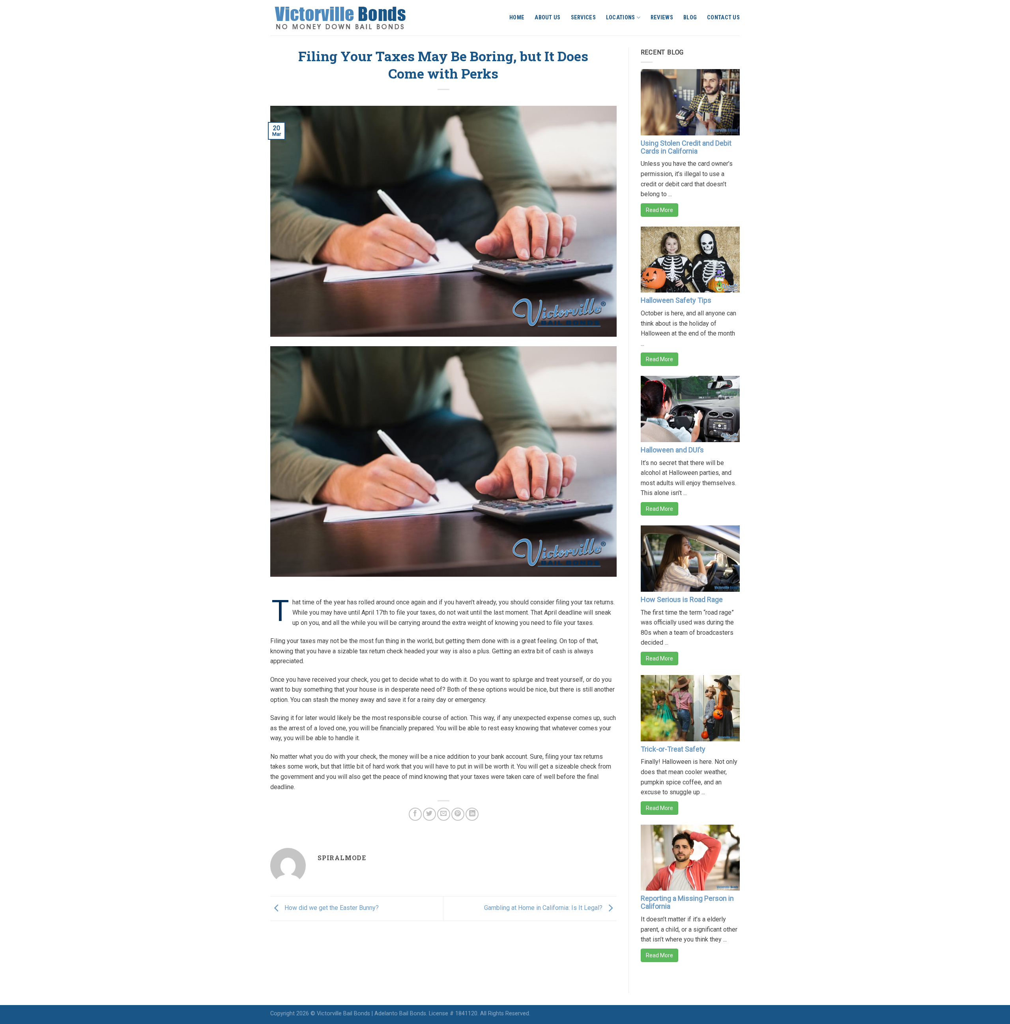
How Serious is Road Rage (682, 599)
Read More (659, 210)
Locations (620, 17)
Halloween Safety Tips (676, 300)
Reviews (662, 17)
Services (583, 17)
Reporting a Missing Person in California (687, 902)
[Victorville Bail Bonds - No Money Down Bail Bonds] (348, 18)
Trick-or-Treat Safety (673, 749)
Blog (690, 17)
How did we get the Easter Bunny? (331, 908)
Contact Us (723, 17)
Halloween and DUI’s (672, 450)
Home (516, 17)
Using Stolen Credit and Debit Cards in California (686, 147)
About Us (547, 17)
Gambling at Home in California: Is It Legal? (544, 908)
